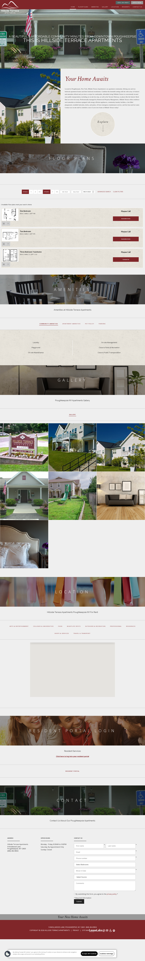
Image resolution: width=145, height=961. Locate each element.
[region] (62, 953)
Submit (79, 901)
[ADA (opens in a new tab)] (110, 931)
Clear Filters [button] (118, 192)
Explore (102, 122)
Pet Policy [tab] (89, 324)
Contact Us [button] (126, 259)
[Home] (10, 7)
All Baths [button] (46, 192)
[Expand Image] (24, 447)
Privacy (76, 930)
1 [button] (52, 192)
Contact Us (137, 7)
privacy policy (112, 894)
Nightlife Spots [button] (74, 626)
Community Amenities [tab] (48, 324)
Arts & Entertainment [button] (19, 626)
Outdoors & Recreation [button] (95, 626)
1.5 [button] (57, 192)
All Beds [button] (25, 192)
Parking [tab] (102, 324)
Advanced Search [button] (104, 192)
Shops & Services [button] (62, 633)
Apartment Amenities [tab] (71, 324)
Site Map (85, 930)
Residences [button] (130, 626)
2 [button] (35, 192)
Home (73, 7)
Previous (5, 215)
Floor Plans (83, 7)
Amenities (95, 7)
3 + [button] (40, 192)
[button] (4, 223)
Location (115, 7)
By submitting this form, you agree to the (91, 894)
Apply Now (137, 2)
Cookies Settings (106, 954)
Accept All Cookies (89, 954)
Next (15, 215)
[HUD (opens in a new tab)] (107, 931)
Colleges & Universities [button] (43, 626)
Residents (126, 7)
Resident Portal (72, 771)
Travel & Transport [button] (81, 633)
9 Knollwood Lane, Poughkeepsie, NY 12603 (67, 927)
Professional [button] (116, 626)
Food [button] (60, 626)
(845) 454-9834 (123, 2)
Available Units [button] (125, 218)
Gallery (105, 7)
